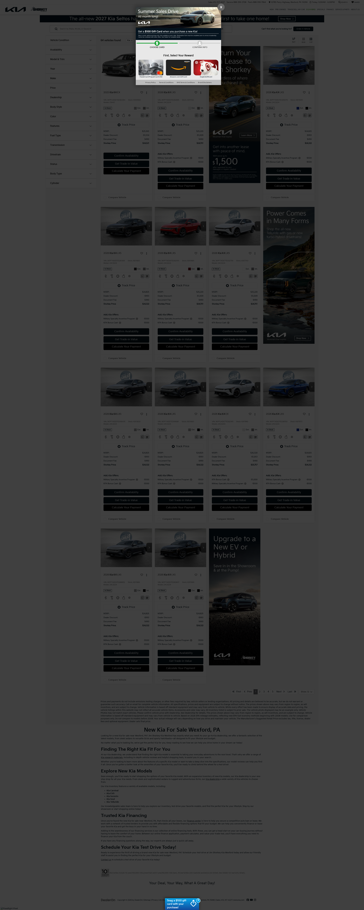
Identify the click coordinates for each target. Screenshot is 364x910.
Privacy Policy (150, 82)
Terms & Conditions (166, 82)
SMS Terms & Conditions (186, 82)
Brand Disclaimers (205, 82)
